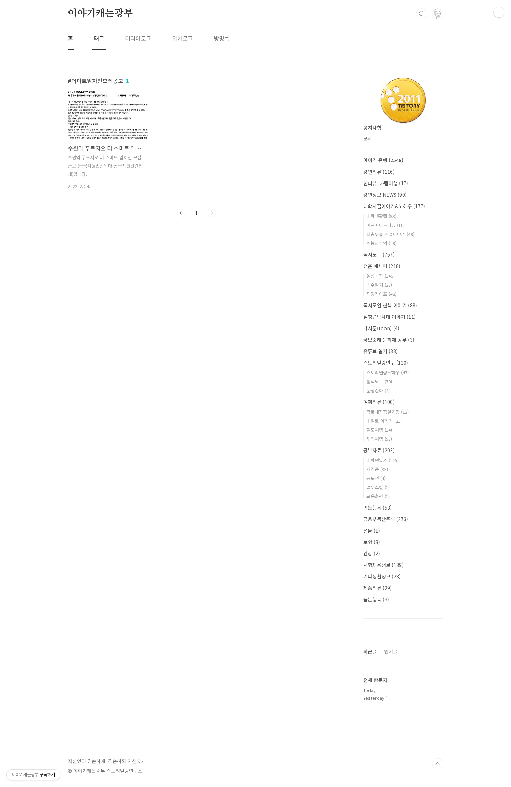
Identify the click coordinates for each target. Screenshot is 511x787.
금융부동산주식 (385, 519)
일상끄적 (380, 276)
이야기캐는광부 (100, 13)
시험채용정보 (383, 564)
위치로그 (182, 38)
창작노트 (379, 381)
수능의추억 (381, 243)
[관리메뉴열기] (499, 12)
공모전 (376, 478)
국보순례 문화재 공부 (388, 339)
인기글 (391, 651)
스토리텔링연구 (385, 362)
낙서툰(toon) (381, 328)
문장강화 (378, 390)
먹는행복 (377, 507)
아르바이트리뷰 (385, 225)
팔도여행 (379, 430)
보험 (371, 541)
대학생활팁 (381, 216)
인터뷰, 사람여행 (385, 183)
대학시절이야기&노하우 (394, 206)
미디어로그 (138, 38)
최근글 (370, 651)
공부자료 (379, 450)
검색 (421, 14)
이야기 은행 (383, 159)
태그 (99, 38)
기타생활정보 (382, 576)
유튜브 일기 (380, 351)
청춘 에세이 (381, 265)
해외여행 (379, 439)
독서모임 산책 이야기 (390, 305)
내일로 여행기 (384, 420)
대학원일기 (382, 460)
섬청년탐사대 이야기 (389, 316)
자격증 (377, 469)
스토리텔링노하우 (387, 372)
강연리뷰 (379, 171)
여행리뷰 (379, 401)
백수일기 (379, 285)
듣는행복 (376, 599)
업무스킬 (378, 487)
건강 (371, 553)
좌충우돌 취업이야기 (390, 234)
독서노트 (379, 254)
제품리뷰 (377, 587)
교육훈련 (378, 496)
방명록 (221, 38)
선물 (371, 530)
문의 (367, 138)
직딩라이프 (381, 294)
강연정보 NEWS (385, 194)
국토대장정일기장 (387, 411)
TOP (437, 763)
